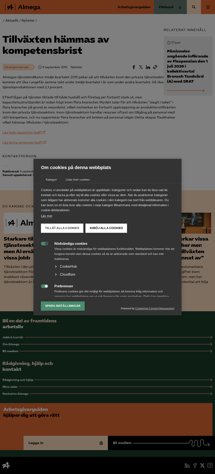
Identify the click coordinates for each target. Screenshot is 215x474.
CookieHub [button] (68, 266)
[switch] (42, 243)
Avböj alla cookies (106, 228)
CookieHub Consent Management (154, 308)
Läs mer (46, 216)
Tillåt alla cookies (62, 228)
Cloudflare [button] (67, 274)
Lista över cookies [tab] (78, 179)
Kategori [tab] (51, 179)
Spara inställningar (63, 305)
